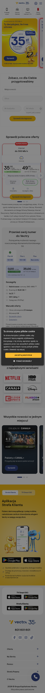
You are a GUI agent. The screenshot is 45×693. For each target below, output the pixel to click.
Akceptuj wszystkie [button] (23, 355)
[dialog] (22, 346)
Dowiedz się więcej (17, 349)
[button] (22, 361)
